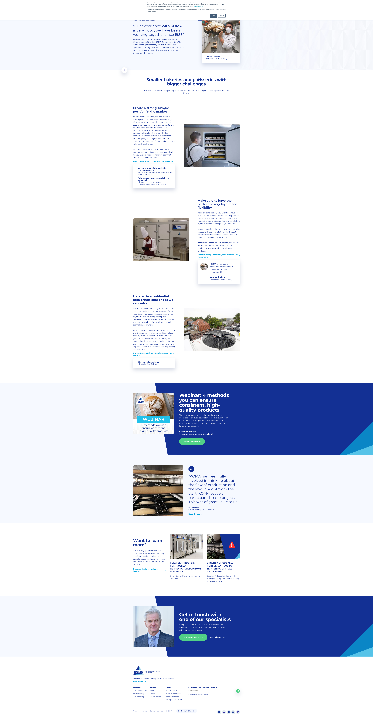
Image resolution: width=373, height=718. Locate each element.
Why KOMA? (139, 681)
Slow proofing (138, 697)
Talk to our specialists (193, 637)
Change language (186, 711)
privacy (205, 695)
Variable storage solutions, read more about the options (218, 256)
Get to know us (217, 637)
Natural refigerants (140, 690)
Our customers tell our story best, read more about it (153, 354)
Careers (153, 694)
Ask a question (155, 697)
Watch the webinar (192, 441)
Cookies (144, 711)
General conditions (156, 711)
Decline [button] (222, 15)
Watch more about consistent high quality (152, 161)
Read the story (195, 514)
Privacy (135, 711)
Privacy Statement (198, 6)
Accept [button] (213, 15)
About (152, 690)
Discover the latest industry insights (145, 570)
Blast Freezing (138, 694)
